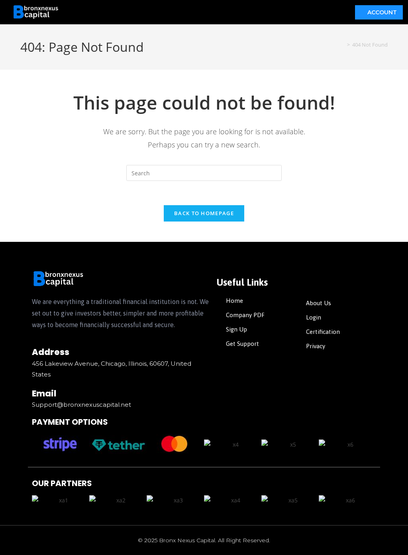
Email (44, 393)
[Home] (343, 44)
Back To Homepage (204, 213)
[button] (207, 12)
